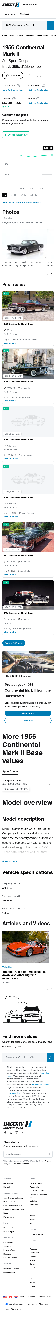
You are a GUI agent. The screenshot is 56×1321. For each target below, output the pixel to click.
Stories (33, 1219)
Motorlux (33, 1201)
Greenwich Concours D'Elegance (38, 1196)
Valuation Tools (30, 4)
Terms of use (16, 1309)
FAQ (31, 1279)
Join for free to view (13, 90)
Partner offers (9, 1250)
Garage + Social (36, 1234)
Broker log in (8, 1232)
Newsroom (34, 1260)
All (31, 1223)
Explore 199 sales (14, 643)
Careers (33, 1256)
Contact (33, 1264)
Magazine (7, 1254)
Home (32, 1245)
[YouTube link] (22, 1133)
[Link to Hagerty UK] (16, 1296)
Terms (32, 1286)
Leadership (34, 1253)
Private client (8, 1217)
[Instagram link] (17, 1133)
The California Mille (37, 1191)
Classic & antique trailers (13, 1209)
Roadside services (11, 1269)
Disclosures (43, 1304)
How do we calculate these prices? (22, 202)
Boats (5, 1213)
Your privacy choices (17, 1304)
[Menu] (51, 4)
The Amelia (34, 1187)
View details (10, 343)
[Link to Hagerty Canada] (10, 1296)
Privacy (33, 1282)
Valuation (7, 1246)
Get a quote (28, 713)
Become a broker (10, 1228)
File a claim (8, 1187)
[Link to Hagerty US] (5, 1296)
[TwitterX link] (11, 1133)
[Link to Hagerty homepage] (17, 1125)
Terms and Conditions (20, 1164)
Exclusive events (10, 1258)
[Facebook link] (5, 1133)
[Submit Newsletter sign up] (49, 1154)
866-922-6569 (9, 1272)
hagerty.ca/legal (14, 1093)
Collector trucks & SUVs (13, 1206)
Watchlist (24, 14)
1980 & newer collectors (13, 1198)
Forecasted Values (40, 1084)
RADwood (34, 1205)
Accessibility (32, 1304)
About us (33, 1249)
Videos (32, 1216)
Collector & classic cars (13, 1202)
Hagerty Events (36, 1183)
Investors (33, 1268)
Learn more (28, 720)
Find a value (9, 14)
